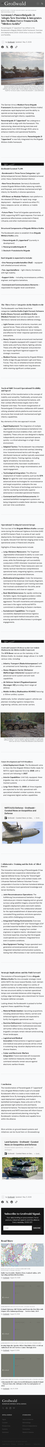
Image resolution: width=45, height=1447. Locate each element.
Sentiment (5, 1432)
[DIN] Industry (6, 1306)
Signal (4, 1419)
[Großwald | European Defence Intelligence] (14, 1400)
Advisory (27, 1444)
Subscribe (37, 1444)
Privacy (13, 1444)
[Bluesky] (14, 1408)
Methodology (26, 1422)
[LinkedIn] (10, 1408)
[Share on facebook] (3, 47)
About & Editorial (27, 1419)
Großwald (11, 42)
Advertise (20, 1444)
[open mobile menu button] (2, 3)
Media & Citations (28, 1432)
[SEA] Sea (4, 1268)
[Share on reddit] (11, 47)
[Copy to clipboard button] (16, 47)
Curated (4, 1422)
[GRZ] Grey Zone (25, 1268)
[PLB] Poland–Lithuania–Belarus (11, 10)
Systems (5, 1429)
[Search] (37, 3)
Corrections (26, 1429)
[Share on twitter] (7, 47)
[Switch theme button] (42, 3)
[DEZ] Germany (32, 10)
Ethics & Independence (29, 1426)
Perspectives (6, 1426)
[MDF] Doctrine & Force (8, 12)
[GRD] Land (25, 10)
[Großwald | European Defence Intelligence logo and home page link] (20, 3)
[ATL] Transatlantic (35, 1343)
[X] (3, 1408)
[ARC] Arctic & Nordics (14, 1268)
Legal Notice (6, 1444)
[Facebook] (7, 1408)
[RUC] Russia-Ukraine (18, 1379)
